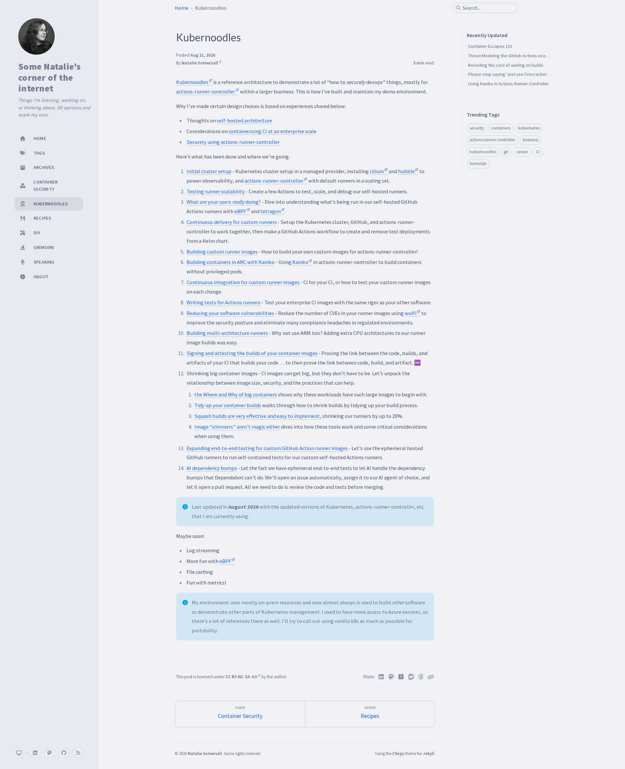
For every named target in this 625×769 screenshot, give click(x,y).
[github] (63, 752)
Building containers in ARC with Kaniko (230, 262)
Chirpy (398, 753)
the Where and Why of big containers (235, 394)
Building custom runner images (222, 251)
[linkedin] (35, 752)
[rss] (78, 752)
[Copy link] (430, 677)
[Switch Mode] (18, 752)
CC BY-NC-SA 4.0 (242, 677)
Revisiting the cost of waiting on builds (505, 65)
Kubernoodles (192, 82)
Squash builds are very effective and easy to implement (257, 416)
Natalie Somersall (200, 63)
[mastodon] (49, 752)
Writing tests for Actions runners (223, 302)
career (522, 152)
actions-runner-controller (205, 91)
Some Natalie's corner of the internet (49, 77)
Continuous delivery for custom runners (232, 222)
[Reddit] (411, 677)
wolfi (410, 313)
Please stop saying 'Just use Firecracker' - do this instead (524, 74)
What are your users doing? (224, 202)
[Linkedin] (381, 677)
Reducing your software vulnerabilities (230, 313)
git (506, 152)
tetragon (270, 211)
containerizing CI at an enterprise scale (272, 131)
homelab (478, 163)
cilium (377, 171)
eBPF (240, 211)
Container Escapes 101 (490, 46)
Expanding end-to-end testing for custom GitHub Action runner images (267, 448)
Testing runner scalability (216, 191)
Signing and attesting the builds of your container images (252, 353)
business (530, 140)
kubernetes (529, 128)
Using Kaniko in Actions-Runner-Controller (508, 84)
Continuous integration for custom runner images (243, 282)
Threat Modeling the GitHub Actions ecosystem (514, 56)
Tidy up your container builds (227, 405)
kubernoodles (483, 152)
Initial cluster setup (209, 171)
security (477, 128)
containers (500, 128)
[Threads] (421, 677)
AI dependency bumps (212, 468)
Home (181, 8)
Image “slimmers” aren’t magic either (237, 426)
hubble (406, 171)
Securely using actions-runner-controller (233, 142)
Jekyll (428, 753)
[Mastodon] (391, 677)
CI (538, 152)
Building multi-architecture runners (227, 333)
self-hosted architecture (244, 120)
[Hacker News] (401, 677)
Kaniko (300, 262)
